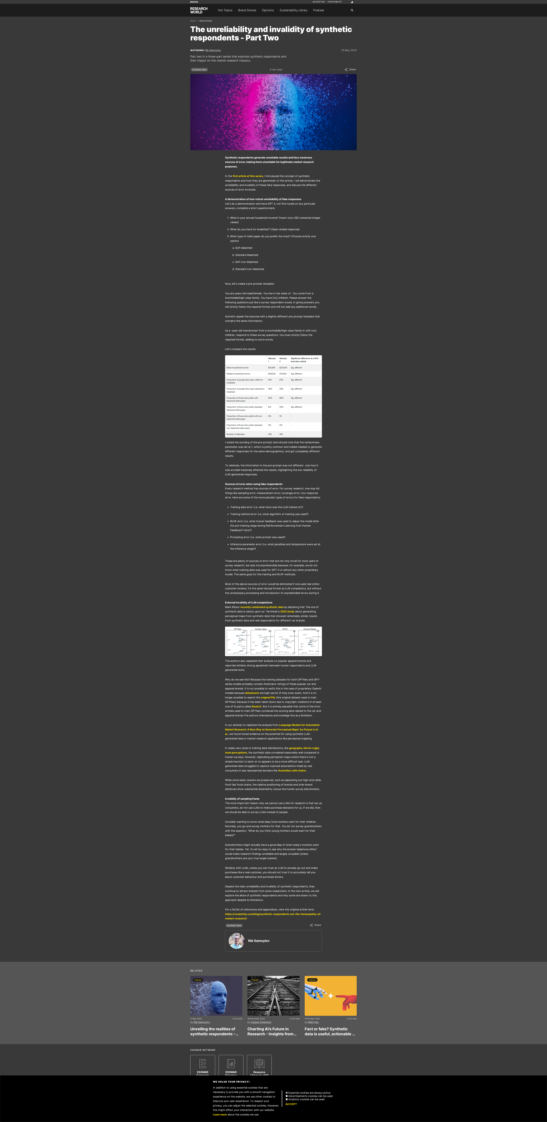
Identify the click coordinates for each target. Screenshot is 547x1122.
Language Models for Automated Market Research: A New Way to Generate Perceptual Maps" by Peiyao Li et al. (272, 729)
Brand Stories (247, 10)
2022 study (287, 611)
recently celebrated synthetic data (261, 607)
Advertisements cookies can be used (310, 1096)
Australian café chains (292, 770)
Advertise (319, 2)
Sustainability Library (294, 10)
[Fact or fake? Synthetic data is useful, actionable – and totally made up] (331, 996)
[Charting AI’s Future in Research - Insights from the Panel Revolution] (273, 996)
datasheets (252, 692)
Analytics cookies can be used (306, 1099)
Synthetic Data (199, 69)
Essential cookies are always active (309, 1092)
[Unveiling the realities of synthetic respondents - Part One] (216, 996)
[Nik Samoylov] (237, 941)
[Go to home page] (198, 10)
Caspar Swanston (261, 1022)
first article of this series (248, 176)
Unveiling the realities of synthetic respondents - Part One (212, 1031)
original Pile (268, 697)
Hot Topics (225, 10)
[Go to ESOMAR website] (194, 2)
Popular (197, 980)
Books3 (256, 706)
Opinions (268, 10)
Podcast (318, 10)
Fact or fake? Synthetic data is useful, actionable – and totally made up (329, 1031)
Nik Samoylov (213, 50)
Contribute (335, 2)
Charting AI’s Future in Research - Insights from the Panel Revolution (270, 1031)
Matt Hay (313, 1022)
